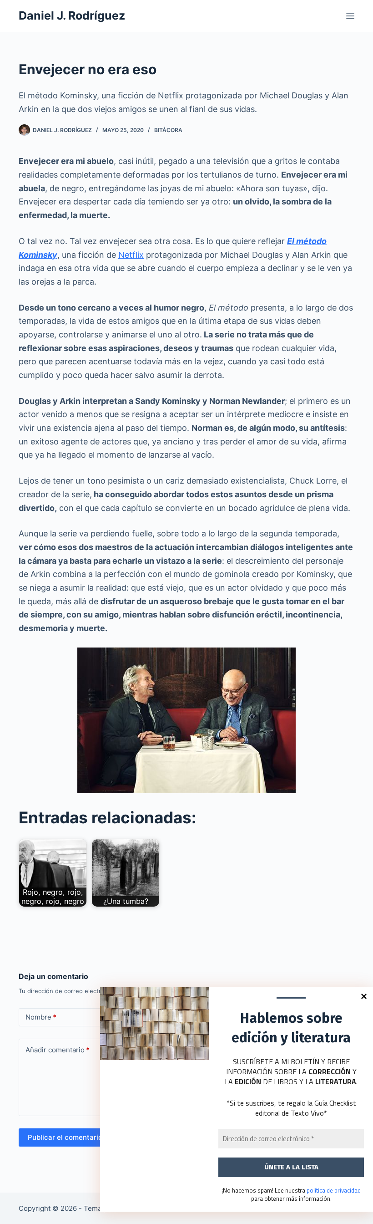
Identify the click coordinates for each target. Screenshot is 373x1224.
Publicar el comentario (65, 1137)
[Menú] (350, 16)
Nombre (40, 1017)
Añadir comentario (57, 1050)
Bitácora (168, 130)
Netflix (131, 255)
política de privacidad (334, 1190)
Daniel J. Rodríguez (72, 15)
